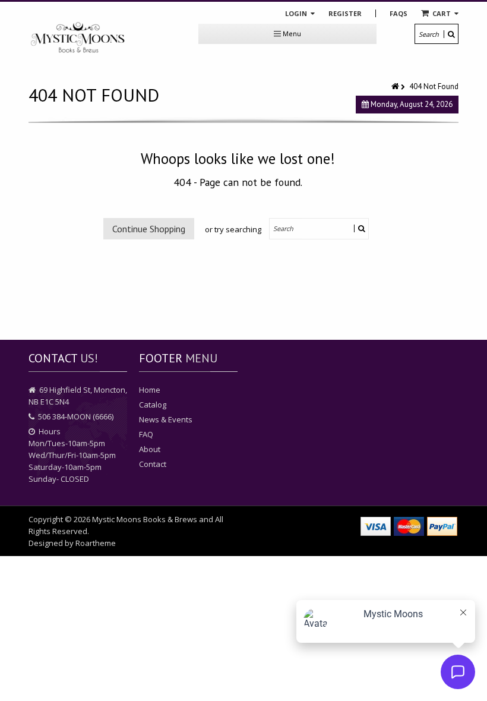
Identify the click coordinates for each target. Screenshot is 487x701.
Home (149, 389)
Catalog (152, 404)
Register (345, 13)
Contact (152, 464)
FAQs (398, 13)
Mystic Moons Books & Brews (144, 519)
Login (297, 13)
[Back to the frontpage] (396, 86)
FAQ (146, 434)
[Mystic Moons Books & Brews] (78, 38)
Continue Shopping (148, 229)
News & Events (165, 419)
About (149, 449)
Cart (442, 13)
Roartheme (95, 543)
